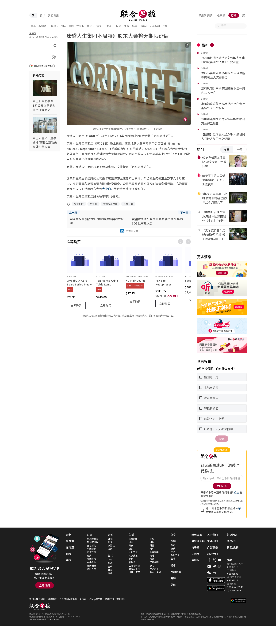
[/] (138, 15)
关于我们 (212, 534)
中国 (71, 26)
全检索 (83, 599)
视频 (134, 26)
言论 (89, 26)
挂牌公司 (128, 203)
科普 (152, 545)
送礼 (110, 573)
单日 (227, 149)
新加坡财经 (92, 542)
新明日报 (53, 15)
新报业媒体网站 (37, 599)
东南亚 (80, 26)
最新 (33, 26)
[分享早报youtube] (219, 560)
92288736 (235, 590)
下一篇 (184, 212)
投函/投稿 (233, 547)
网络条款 (52, 599)
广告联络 (212, 547)
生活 (108, 26)
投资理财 (91, 552)
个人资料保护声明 (210, 503)
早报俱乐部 (205, 15)
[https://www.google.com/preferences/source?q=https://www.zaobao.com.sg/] (238, 600)
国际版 (195, 554)
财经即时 (79, 203)
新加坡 (42, 26)
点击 (236, 492)
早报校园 (154, 562)
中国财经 (91, 548)
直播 (173, 558)
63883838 (232, 573)
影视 (110, 563)
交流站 (111, 545)
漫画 (110, 548)
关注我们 (212, 541)
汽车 (152, 548)
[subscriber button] (243, 15)
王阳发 (32, 33)
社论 (110, 538)
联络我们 (232, 541)
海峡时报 (109, 599)
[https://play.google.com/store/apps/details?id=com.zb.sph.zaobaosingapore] (216, 588)
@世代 (132, 562)
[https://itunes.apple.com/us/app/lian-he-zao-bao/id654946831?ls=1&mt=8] (216, 580)
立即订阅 (44, 585)
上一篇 (73, 212)
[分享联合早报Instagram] (209, 566)
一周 (240, 149)
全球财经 (91, 545)
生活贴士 (154, 568)
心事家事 (154, 552)
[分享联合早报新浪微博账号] (219, 566)
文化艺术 (133, 552)
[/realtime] (212, 45)
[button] (243, 15)
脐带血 (93, 203)
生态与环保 (134, 565)
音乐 (110, 566)
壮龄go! (133, 538)
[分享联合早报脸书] (209, 560)
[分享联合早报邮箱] (214, 573)
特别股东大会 (110, 203)
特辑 (152, 558)
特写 (131, 542)
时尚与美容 (134, 568)
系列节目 (175, 555)
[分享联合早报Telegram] (214, 566)
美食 (131, 545)
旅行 (131, 548)
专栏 (131, 558)
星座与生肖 (155, 572)
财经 (53, 26)
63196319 (232, 567)
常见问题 (232, 534)
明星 (110, 559)
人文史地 (133, 555)
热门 (152, 565)
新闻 (173, 545)
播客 (144, 26)
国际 (63, 26)
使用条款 (239, 500)
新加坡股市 (92, 538)
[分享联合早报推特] (214, 560)
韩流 (110, 569)
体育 (126, 26)
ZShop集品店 (95, 599)
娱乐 (99, 26)
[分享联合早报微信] (209, 573)
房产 (89, 555)
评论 (110, 542)
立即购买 (76, 305)
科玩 (152, 542)
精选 (152, 555)
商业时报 (120, 599)
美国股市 (91, 558)
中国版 (195, 560)
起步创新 (91, 565)
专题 (165, 26)
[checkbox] (202, 510)
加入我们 (212, 554)
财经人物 (91, 568)
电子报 (221, 15)
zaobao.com (53, 619)
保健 (118, 26)
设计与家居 (134, 572)
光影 (152, 538)
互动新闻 (154, 26)
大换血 (106, 189)
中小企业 (91, 562)
